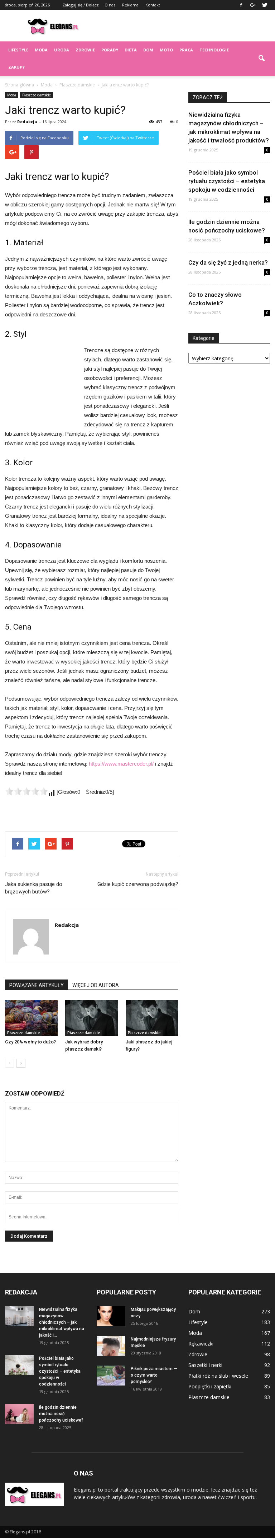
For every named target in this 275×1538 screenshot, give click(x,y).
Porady (109, 49)
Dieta (131, 49)
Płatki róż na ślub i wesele (218, 1375)
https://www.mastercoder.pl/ (121, 764)
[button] (261, 58)
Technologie (214, 49)
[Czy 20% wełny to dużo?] (31, 1018)
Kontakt (152, 4)
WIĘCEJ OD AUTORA (95, 985)
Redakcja (27, 121)
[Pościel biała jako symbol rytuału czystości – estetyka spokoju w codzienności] (19, 1365)
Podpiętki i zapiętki (209, 1386)
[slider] (26, 791)
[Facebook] (241, 5)
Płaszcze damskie (36, 94)
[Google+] (252, 5)
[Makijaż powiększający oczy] (111, 1316)
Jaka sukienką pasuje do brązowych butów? (33, 888)
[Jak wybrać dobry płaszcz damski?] (91, 1018)
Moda (41, 49)
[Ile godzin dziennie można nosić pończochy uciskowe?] (19, 1414)
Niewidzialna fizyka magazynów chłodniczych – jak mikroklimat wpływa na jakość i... (61, 1322)
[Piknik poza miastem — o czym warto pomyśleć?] (111, 1376)
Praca (186, 49)
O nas (110, 4)
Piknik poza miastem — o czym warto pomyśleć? (154, 1375)
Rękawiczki (200, 1343)
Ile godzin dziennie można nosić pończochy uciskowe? (61, 1414)
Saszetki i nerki (205, 1365)
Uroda (61, 49)
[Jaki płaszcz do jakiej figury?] (152, 1018)
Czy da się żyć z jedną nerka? (228, 262)
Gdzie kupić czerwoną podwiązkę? (137, 884)
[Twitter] (264, 5)
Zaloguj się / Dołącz (80, 4)
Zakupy (16, 67)
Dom (148, 49)
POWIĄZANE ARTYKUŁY (36, 985)
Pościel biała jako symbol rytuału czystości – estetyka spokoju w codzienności (226, 181)
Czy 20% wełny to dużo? (30, 1041)
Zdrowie (85, 49)
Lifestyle (18, 49)
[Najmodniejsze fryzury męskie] (111, 1346)
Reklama (130, 4)
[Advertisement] (186, 25)
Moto (166, 49)
